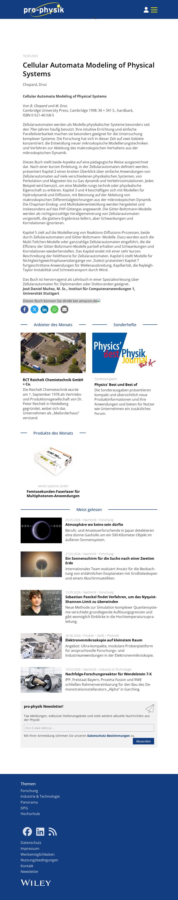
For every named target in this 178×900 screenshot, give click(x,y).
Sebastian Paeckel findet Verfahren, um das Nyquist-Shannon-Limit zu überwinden (111, 599)
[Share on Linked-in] (44, 309)
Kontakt (27, 865)
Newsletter (29, 871)
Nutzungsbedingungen (39, 860)
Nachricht (89, 520)
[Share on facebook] (24, 309)
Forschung (106, 520)
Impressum (30, 848)
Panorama (29, 802)
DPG (24, 808)
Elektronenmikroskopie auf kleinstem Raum (103, 640)
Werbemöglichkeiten (37, 854)
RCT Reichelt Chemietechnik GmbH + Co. (53, 382)
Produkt (88, 635)
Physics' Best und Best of (115, 384)
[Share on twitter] (34, 309)
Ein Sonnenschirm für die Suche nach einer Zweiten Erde (109, 561)
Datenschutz (31, 842)
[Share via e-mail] (64, 309)
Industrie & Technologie (115, 669)
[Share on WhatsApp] (54, 309)
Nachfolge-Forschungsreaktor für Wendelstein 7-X (108, 674)
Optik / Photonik (108, 635)
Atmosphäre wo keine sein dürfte (94, 524)
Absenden (143, 741)
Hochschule (30, 813)
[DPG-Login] (146, 9)
